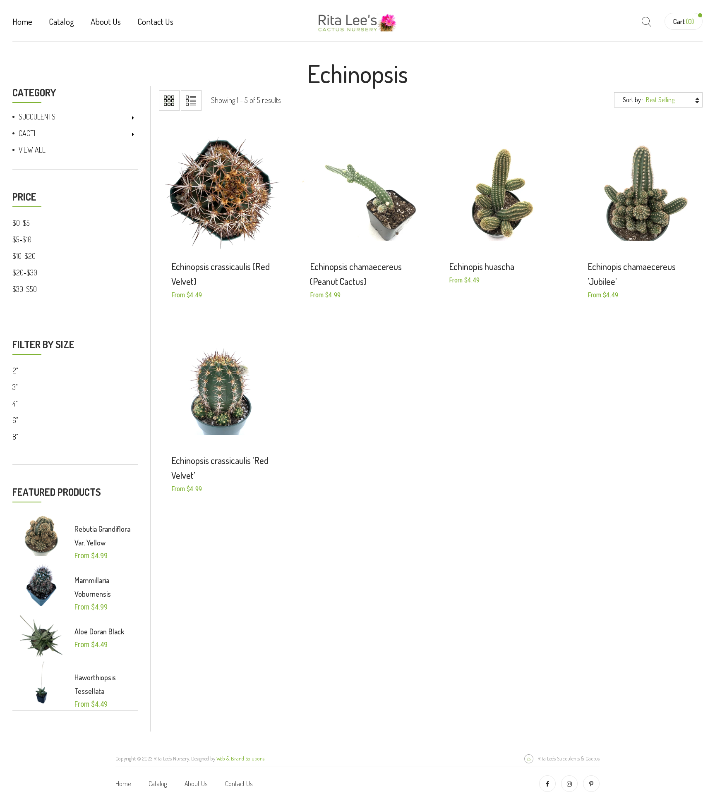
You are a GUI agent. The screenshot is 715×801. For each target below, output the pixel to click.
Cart (683, 21)
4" (15, 403)
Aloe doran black (99, 631)
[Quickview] (237, 232)
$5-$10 (21, 239)
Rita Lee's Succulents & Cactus (568, 758)
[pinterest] (591, 783)
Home (22, 21)
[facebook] (547, 783)
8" (15, 436)
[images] (41, 534)
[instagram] (569, 783)
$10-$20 (24, 256)
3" (15, 387)
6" (15, 420)
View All (32, 149)
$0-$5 (21, 222)
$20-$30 (24, 272)
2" (15, 370)
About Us (106, 21)
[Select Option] (207, 232)
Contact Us (155, 21)
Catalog (61, 21)
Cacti (27, 133)
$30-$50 (24, 289)
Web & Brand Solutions (240, 758)
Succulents (37, 116)
